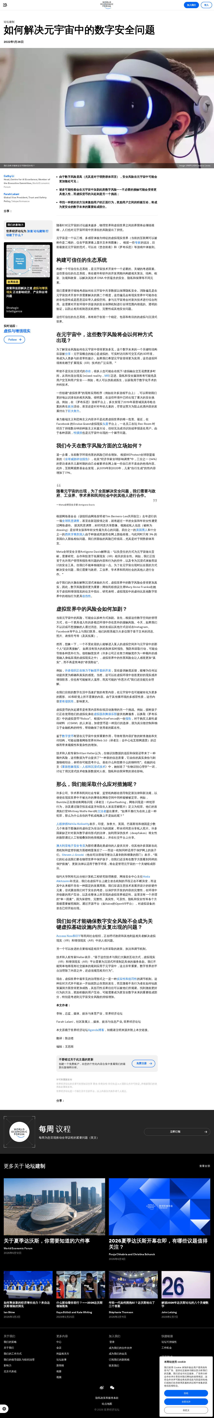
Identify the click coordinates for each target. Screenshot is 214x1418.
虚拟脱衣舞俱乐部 (105, 714)
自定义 (186, 1410)
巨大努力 (73, 411)
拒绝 (186, 1393)
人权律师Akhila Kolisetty (72, 824)
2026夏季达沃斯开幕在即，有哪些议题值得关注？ (158, 1244)
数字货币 (68, 736)
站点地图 (107, 1403)
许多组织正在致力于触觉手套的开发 (88, 670)
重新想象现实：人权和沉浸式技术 (83, 766)
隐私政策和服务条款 (107, 1397)
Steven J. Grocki (73, 854)
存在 (88, 371)
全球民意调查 (70, 520)
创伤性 (86, 596)
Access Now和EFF (68, 936)
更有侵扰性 (66, 701)
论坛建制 (9, 21)
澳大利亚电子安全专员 (70, 845)
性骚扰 (78, 432)
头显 (105, 423)
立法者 (102, 811)
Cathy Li (9, 176)
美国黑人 (142, 530)
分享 (68, 353)
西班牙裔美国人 (75, 534)
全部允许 (186, 1401)
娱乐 (71, 406)
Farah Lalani (11, 194)
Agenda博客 (96, 1030)
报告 (128, 718)
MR (106, 375)
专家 (138, 242)
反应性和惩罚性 (127, 978)
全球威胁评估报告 (76, 459)
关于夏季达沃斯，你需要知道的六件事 (47, 1241)
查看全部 (204, 1165)
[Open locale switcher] (4, 1409)
